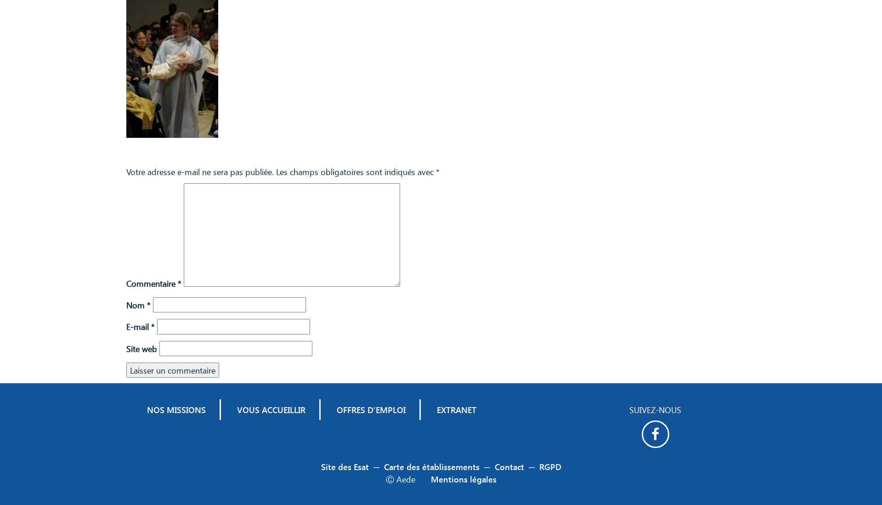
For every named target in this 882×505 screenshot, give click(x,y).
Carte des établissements (432, 466)
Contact (509, 466)
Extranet (456, 409)
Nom (138, 305)
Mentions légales (464, 479)
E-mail (140, 326)
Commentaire (153, 283)
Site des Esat (345, 466)
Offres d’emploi (371, 409)
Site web (141, 348)
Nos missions (176, 409)
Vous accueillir (271, 409)
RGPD (550, 466)
